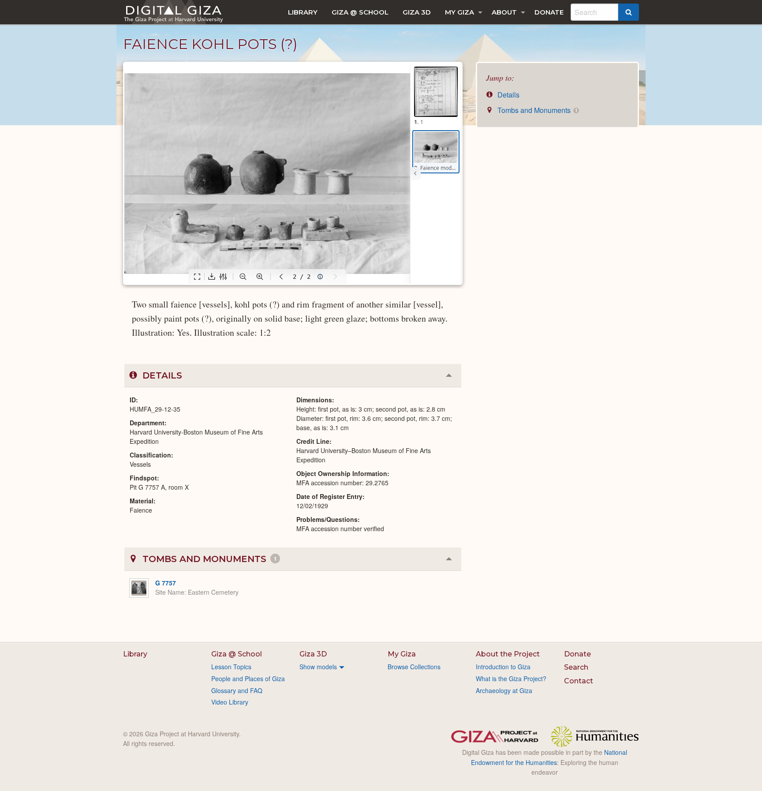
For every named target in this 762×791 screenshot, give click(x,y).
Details (507, 95)
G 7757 (165, 582)
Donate (549, 12)
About (504, 12)
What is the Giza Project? (511, 678)
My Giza (459, 12)
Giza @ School (360, 12)
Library (303, 12)
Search (576, 667)
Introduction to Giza (503, 666)
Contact (578, 681)
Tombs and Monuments (536, 110)
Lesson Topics (231, 666)
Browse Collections (414, 666)
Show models (318, 667)
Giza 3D (417, 12)
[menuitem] (303, 12)
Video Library (229, 701)
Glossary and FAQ (236, 690)
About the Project (508, 654)
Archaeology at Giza (504, 690)
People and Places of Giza (248, 678)
